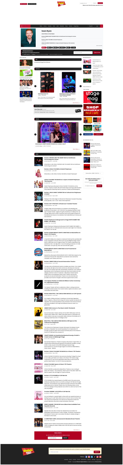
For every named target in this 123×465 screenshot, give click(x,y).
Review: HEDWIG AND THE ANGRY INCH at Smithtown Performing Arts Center (59, 36)
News (41, 26)
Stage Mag (76, 26)
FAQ (74, 47)
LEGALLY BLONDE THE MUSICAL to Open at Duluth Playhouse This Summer (58, 43)
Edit (69, 47)
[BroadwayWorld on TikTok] (95, 457)
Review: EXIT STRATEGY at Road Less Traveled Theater (60, 204)
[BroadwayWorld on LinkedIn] (92, 457)
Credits (62, 47)
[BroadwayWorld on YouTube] (100, 457)
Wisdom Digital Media (82, 461)
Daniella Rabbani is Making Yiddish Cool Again (97, 61)
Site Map (93, 459)
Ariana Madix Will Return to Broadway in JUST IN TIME (25, 64)
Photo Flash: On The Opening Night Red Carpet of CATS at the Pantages (46, 98)
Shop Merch (24, 3)
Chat (54, 26)
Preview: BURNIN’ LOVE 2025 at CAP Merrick (57, 391)
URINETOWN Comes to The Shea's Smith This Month (59, 308)
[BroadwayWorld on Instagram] (89, 457)
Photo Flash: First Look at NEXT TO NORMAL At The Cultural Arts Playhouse (67, 99)
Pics (50, 47)
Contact (74, 459)
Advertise (66, 459)
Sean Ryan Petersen (43, 94)
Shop (66, 26)
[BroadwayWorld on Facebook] (86, 457)
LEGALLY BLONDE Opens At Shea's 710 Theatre (58, 364)
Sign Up (65, 437)
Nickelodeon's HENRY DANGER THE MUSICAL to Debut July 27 (50, 144)
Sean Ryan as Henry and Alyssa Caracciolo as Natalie (67, 95)
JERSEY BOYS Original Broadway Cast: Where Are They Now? (25, 85)
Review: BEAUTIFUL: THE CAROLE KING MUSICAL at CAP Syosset (62, 293)
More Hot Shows (88, 134)
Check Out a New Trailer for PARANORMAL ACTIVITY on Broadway (98, 67)
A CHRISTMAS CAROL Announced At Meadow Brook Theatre (62, 419)
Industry (49, 26)
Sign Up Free (97, 52)
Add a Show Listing (32, 3)
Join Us (78, 459)
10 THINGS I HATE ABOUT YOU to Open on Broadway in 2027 (26, 74)
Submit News (83, 459)
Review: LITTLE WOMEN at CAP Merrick (55, 375)
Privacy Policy (98, 461)
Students (62, 26)
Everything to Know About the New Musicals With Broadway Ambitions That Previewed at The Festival (26, 97)
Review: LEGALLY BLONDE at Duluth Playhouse (52, 39)
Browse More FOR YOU (92, 173)
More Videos (75, 149)
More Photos (75, 103)
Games (70, 26)
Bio (44, 47)
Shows (45, 26)
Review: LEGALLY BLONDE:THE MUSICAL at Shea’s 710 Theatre (62, 351)
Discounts (98, 134)
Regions (89, 459)
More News (76, 430)
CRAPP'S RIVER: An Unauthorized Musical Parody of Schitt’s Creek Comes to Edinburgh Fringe (62, 336)
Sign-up (94, 3)
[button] (101, 26)
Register (91, 26)
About (70, 459)
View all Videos (86, 86)
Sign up (99, 185)
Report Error (98, 459)
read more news (99, 45)
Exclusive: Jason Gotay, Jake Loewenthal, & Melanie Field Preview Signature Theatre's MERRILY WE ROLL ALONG (97, 74)
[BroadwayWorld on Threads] (97, 457)
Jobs (58, 26)
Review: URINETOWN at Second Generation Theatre (59, 261)
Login (97, 26)
